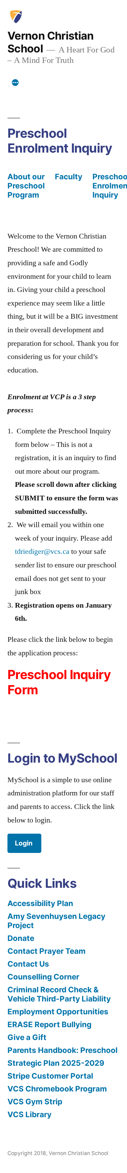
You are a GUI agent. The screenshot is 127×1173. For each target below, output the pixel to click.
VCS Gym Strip (34, 1101)
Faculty (68, 176)
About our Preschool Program (26, 185)
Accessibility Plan (40, 903)
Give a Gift (26, 1037)
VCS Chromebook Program (57, 1088)
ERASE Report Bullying (49, 1024)
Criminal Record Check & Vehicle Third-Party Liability (59, 994)
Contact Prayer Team (46, 950)
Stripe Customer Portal (50, 1075)
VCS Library (29, 1114)
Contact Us (28, 963)
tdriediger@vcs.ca (42, 551)
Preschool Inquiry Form (59, 682)
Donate (20, 938)
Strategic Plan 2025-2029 (55, 1062)
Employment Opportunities (57, 1011)
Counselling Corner (43, 976)
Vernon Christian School (50, 42)
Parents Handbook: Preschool (62, 1050)
